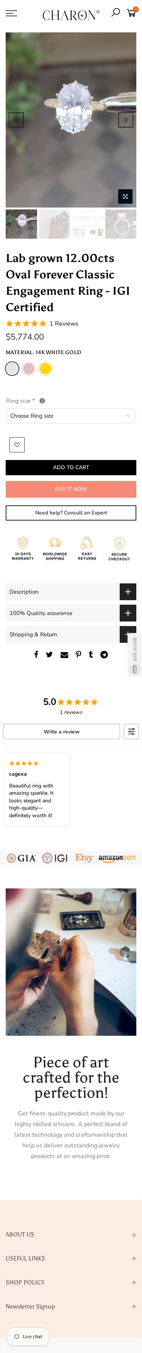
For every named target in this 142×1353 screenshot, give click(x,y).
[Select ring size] (42, 401)
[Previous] (16, 120)
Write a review (62, 731)
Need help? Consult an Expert (71, 512)
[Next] (125, 120)
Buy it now (71, 489)
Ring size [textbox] (38, 400)
